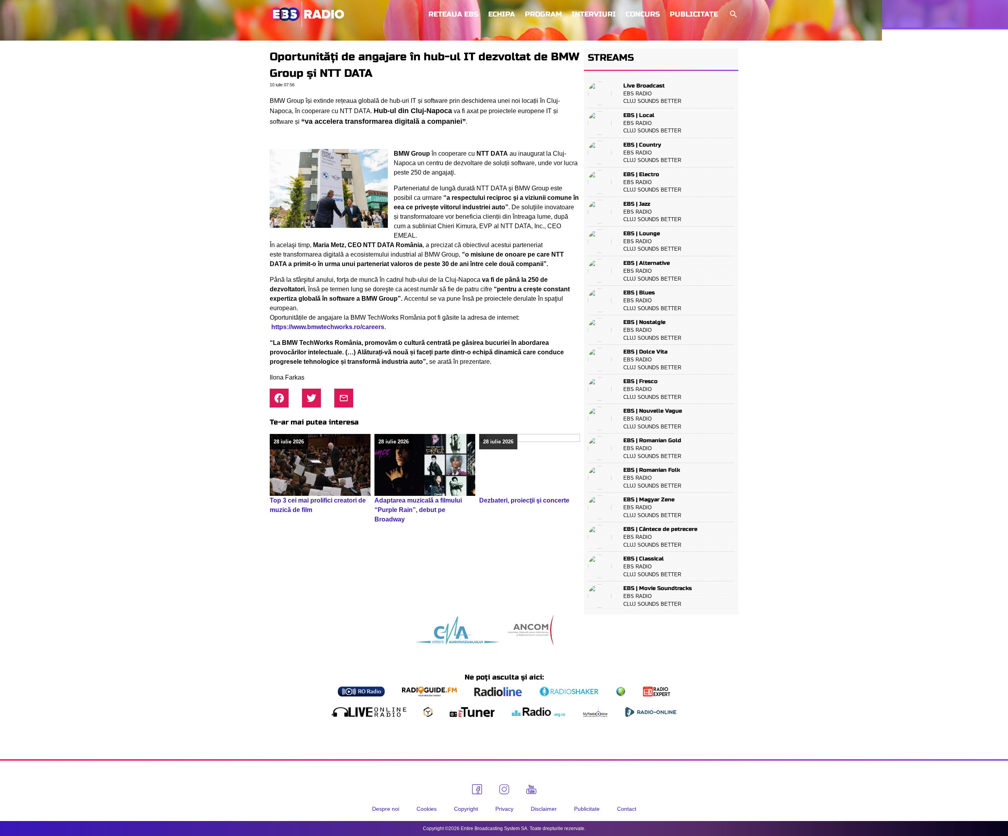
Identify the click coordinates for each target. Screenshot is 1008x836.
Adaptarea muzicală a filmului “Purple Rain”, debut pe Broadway (418, 510)
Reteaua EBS (453, 14)
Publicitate (694, 14)
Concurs (643, 14)
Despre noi (385, 809)
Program (543, 14)
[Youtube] (531, 789)
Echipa (501, 14)
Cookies (427, 809)
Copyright (466, 809)
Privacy (504, 809)
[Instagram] (504, 789)
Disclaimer (544, 809)
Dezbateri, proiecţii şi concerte (524, 500)
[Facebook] (477, 789)
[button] (732, 14)
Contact (626, 809)
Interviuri (594, 14)
